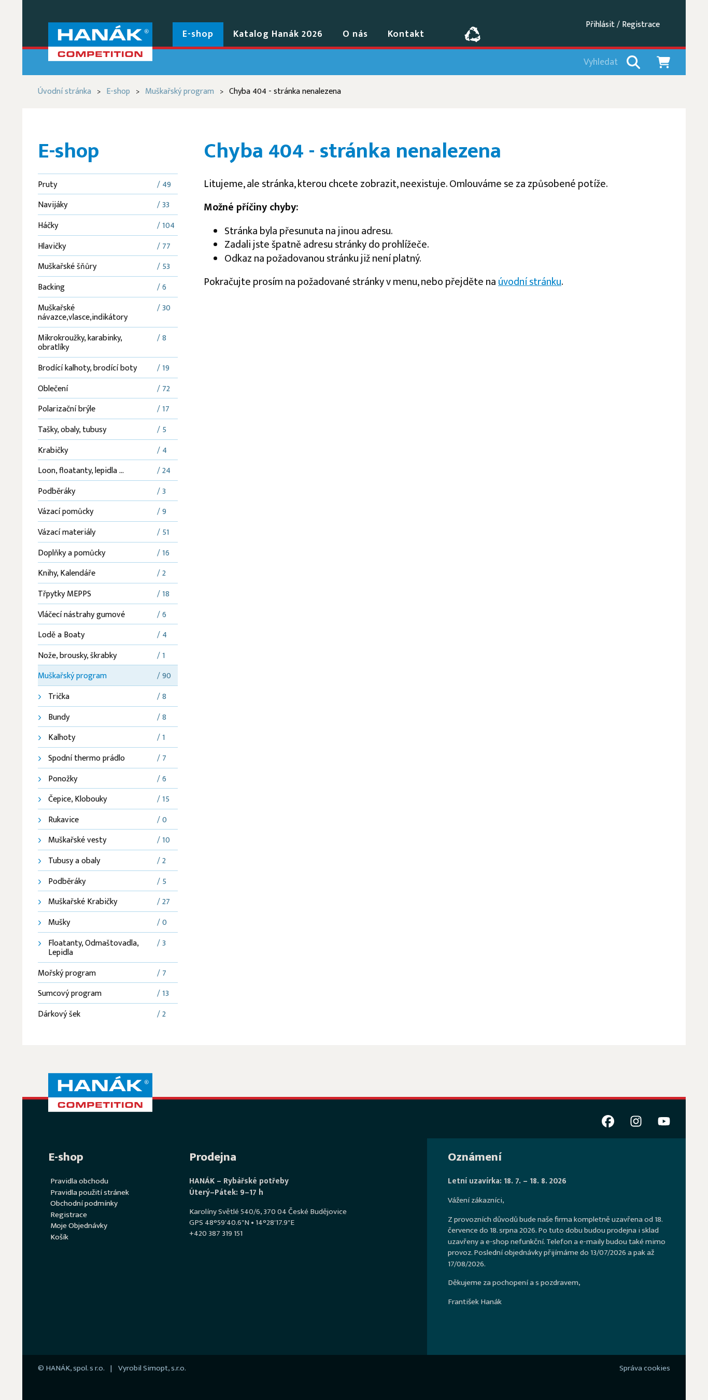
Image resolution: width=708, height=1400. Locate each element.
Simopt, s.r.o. (164, 1368)
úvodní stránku (529, 282)
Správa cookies (644, 1368)
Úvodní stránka (64, 91)
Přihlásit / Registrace (623, 25)
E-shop (118, 91)
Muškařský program (179, 91)
